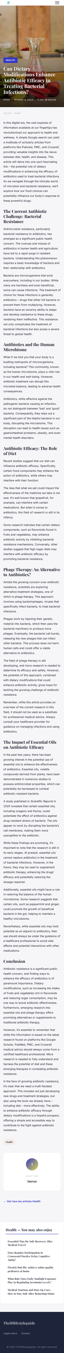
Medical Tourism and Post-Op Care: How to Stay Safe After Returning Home (31, 1291)
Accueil (7, 113)
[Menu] (57, 2)
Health (10, 60)
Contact (25, 1333)
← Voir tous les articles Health (21, 1201)
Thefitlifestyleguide (19, 1323)
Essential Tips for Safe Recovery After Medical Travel (30, 1243)
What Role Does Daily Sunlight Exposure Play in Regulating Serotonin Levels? (32, 1280)
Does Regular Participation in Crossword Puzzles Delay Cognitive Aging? (29, 1256)
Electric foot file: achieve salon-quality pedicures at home (31, 1269)
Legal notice (10, 1333)
